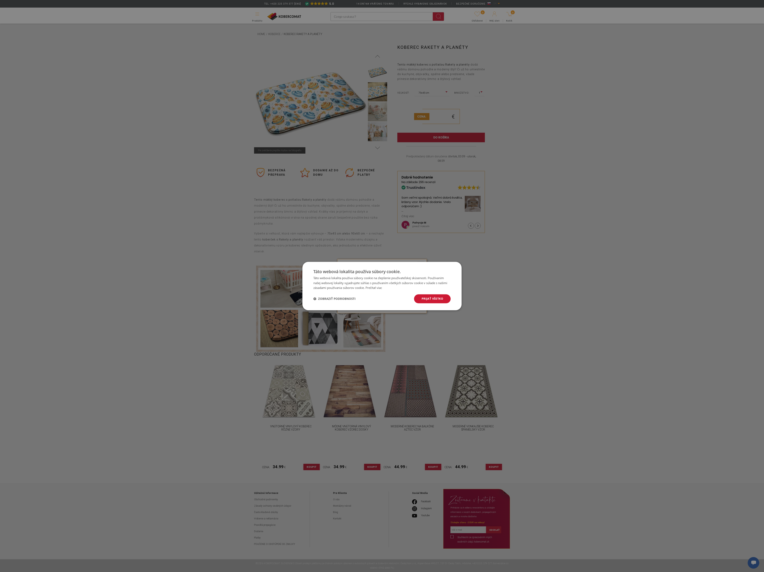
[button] (334, 299)
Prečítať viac (373, 288)
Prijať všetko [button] (432, 298)
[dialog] (382, 286)
